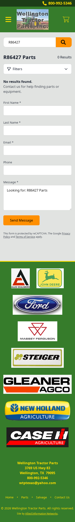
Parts (24, 497)
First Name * (12, 103)
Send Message (21, 220)
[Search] (64, 42)
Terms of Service (25, 237)
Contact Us (62, 497)
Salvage (41, 497)
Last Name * (12, 122)
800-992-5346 (60, 3)
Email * (8, 142)
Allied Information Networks (41, 513)
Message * (10, 182)
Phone (7, 162)
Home (9, 497)
